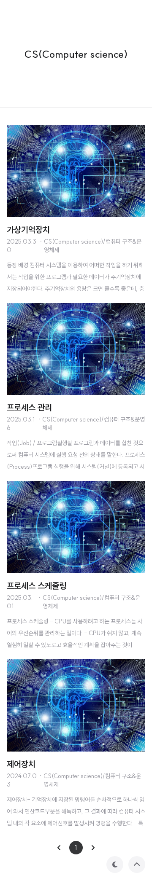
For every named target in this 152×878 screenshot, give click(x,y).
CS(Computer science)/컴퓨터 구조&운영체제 (92, 246)
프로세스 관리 (29, 407)
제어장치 (21, 764)
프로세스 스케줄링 (36, 585)
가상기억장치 (28, 229)
